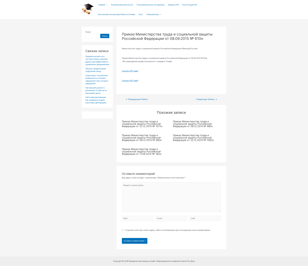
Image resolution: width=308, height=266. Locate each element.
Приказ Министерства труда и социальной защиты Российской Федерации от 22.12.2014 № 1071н (142, 124)
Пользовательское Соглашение (150, 5)
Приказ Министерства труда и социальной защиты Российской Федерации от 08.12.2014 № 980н (193, 124)
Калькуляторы (153, 14)
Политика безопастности (122, 5)
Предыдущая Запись (137, 99)
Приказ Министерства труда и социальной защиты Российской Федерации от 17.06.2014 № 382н (141, 151)
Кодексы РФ (173, 5)
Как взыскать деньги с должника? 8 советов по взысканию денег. (96, 90)
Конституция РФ (189, 5)
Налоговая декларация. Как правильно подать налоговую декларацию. (96, 100)
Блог (141, 14)
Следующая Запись (206, 99)
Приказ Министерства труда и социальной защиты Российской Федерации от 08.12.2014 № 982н (142, 138)
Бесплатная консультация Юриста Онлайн (116, 14)
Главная (101, 5)
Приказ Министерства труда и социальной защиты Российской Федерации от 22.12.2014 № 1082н (193, 138)
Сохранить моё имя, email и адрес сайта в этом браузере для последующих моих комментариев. (167, 230)
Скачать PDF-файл (130, 71)
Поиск (88, 32)
